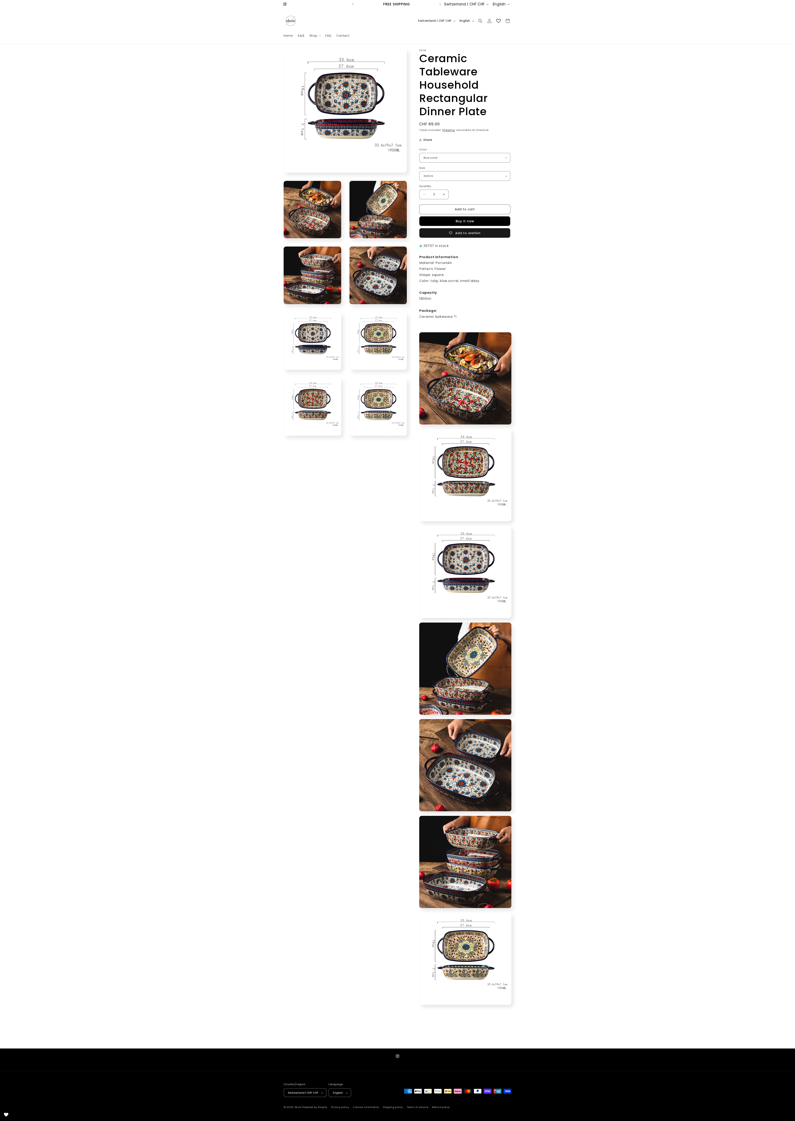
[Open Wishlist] (498, 20)
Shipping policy (393, 1107)
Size (422, 168)
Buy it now (465, 221)
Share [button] (427, 140)
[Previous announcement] (352, 4)
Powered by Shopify (314, 1107)
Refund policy (441, 1107)
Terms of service (417, 1107)
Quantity (425, 186)
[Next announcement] (440, 4)
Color (423, 149)
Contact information (366, 1107)
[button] (315, 35)
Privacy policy (340, 1107)
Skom (298, 1107)
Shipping (448, 130)
